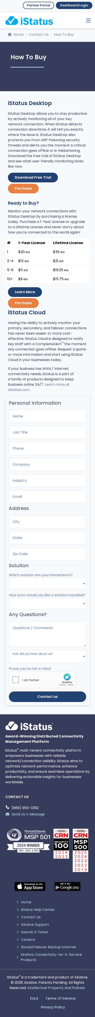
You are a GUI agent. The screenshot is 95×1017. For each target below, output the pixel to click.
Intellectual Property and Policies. (56, 987)
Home (18, 34)
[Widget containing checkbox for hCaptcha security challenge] (42, 679)
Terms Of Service (60, 998)
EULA (34, 998)
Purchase (23, 188)
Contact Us (39, 34)
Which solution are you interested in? (41, 575)
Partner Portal (38, 5)
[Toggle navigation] (86, 20)
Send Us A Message (28, 814)
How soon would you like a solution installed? (47, 595)
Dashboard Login (74, 5)
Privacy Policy (53, 1007)
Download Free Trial (33, 177)
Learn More (25, 292)
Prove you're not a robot (30, 668)
